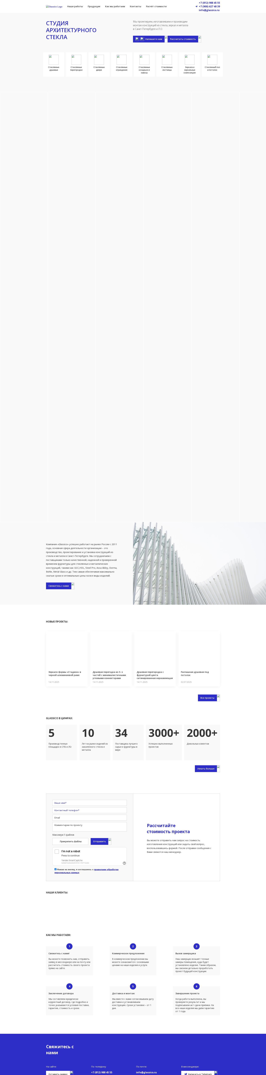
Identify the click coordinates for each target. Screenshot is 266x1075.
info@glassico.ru (209, 10)
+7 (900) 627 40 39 (209, 6)
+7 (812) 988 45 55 (209, 2)
